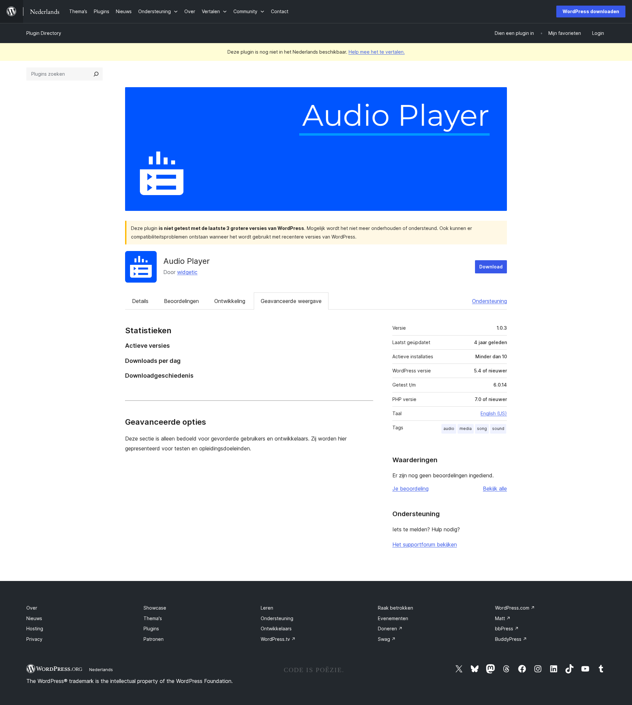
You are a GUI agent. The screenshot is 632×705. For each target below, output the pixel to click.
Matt (503, 618)
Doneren (390, 628)
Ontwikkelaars (276, 628)
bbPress (507, 628)
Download (491, 266)
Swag (387, 639)
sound (498, 428)
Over (31, 608)
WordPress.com (515, 608)
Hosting (34, 628)
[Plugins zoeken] (96, 74)
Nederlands (101, 669)
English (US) (494, 413)
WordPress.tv (278, 639)
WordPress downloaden (591, 11)
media (466, 428)
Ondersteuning (489, 301)
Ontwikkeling (229, 301)
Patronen (154, 639)
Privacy (34, 639)
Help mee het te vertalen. (377, 52)
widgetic (187, 272)
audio (448, 428)
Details (140, 301)
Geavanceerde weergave (291, 301)
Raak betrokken (395, 608)
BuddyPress (511, 639)
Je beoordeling (410, 488)
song (482, 428)
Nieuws (34, 618)
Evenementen (393, 618)
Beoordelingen (181, 301)
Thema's (153, 618)
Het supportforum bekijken (424, 544)
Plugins (151, 628)
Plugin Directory (43, 33)
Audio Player (186, 261)
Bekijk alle (495, 488)
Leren (267, 608)
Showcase (155, 608)
